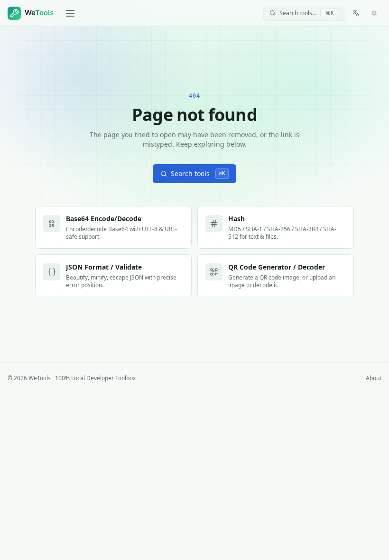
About (373, 378)
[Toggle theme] (373, 13)
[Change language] (355, 13)
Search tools (198, 173)
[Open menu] (70, 13)
